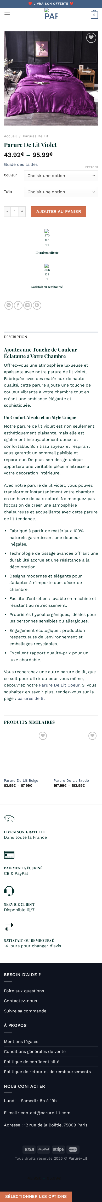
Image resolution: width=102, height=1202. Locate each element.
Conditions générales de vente (35, 1051)
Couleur (10, 175)
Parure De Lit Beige (21, 780)
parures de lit (31, 698)
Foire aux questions (24, 990)
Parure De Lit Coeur (59, 685)
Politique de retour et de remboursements (47, 1071)
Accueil (10, 136)
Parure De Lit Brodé (71, 780)
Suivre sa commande (25, 1010)
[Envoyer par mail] (27, 305)
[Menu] (7, 14)
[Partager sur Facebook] (18, 305)
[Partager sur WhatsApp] (8, 305)
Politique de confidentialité (31, 1061)
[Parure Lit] (51, 14)
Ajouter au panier (58, 211)
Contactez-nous (20, 1000)
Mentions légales (21, 1041)
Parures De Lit (35, 136)
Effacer (91, 167)
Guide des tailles (21, 164)
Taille (8, 191)
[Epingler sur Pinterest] (37, 305)
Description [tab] (15, 337)
